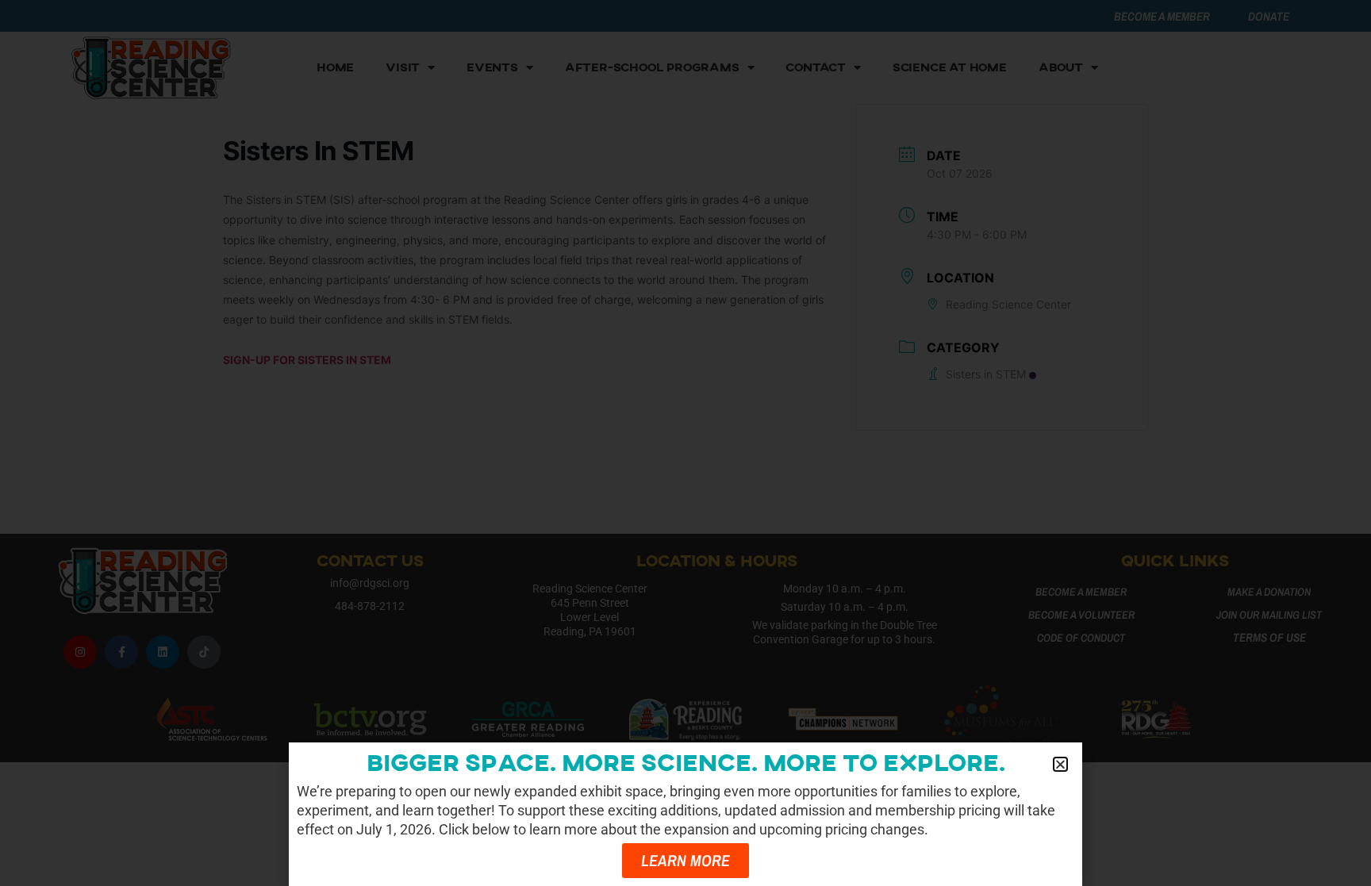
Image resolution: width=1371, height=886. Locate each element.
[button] (1060, 764)
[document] (685, 443)
